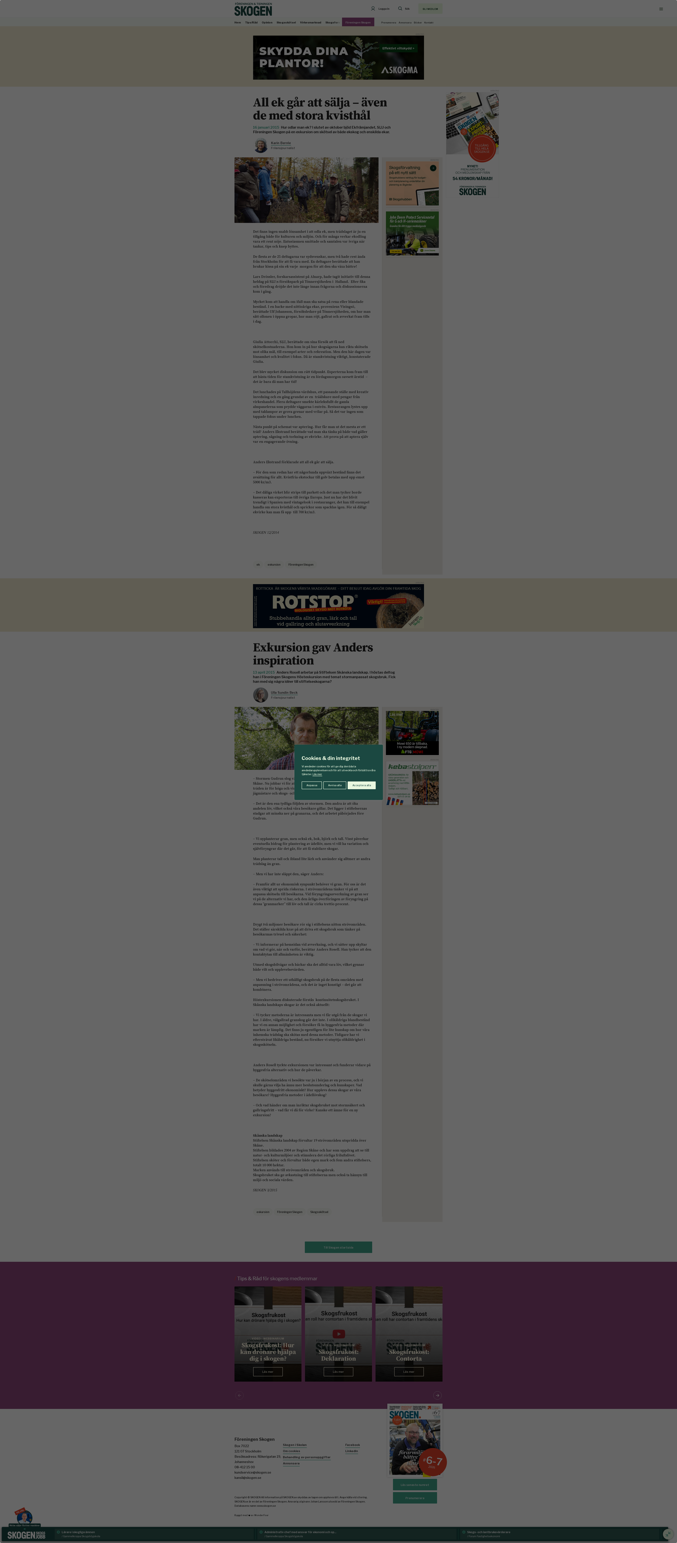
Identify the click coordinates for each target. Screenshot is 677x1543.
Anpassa (311, 785)
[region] (338, 771)
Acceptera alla (361, 785)
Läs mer (317, 774)
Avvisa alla (334, 785)
